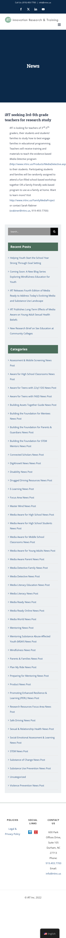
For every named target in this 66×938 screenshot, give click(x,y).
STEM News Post (19, 751)
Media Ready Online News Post (27, 610)
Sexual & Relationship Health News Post (32, 728)
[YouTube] (36, 832)
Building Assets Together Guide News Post (33, 404)
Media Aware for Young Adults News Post (32, 550)
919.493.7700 (53, 863)
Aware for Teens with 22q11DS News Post (33, 387)
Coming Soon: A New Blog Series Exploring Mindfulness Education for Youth (30, 276)
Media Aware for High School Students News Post (31, 526)
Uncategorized (18, 776)
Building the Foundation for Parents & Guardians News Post (31, 430)
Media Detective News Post (25, 576)
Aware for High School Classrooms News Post (32, 376)
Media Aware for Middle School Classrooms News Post (27, 539)
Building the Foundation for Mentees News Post (30, 416)
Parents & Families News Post (26, 658)
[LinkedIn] (30, 832)
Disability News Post (21, 471)
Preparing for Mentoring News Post (29, 675)
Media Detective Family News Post (29, 567)
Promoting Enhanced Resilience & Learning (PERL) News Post (28, 695)
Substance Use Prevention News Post (30, 768)
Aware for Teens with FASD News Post (31, 396)
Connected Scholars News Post (27, 454)
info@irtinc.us (45, 2)
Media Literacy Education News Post (30, 584)
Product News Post (20, 684)
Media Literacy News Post (24, 593)
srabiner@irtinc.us (20, 210)
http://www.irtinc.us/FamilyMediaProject (32, 200)
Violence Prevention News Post (27, 785)
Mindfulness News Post (23, 650)
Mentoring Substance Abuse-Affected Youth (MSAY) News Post (30, 639)
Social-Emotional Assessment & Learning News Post (32, 740)
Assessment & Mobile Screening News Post (31, 363)
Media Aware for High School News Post (32, 514)
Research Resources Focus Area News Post (30, 709)
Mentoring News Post (21, 627)
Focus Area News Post (22, 497)
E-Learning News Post (22, 488)
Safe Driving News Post (22, 720)
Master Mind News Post (23, 506)
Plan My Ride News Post (23, 667)
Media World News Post (23, 619)
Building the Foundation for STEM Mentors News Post (28, 443)
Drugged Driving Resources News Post (31, 480)
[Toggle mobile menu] (59, 24)
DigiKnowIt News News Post (25, 463)
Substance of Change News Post (27, 759)
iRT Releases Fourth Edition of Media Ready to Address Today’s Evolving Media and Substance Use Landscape (32, 295)
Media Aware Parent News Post (27, 559)
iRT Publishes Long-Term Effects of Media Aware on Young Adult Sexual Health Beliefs (32, 314)
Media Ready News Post (23, 602)
